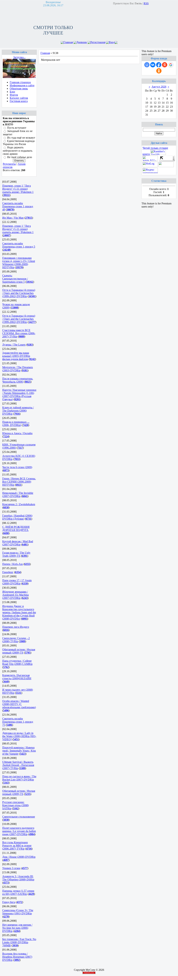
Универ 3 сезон (11, 868)
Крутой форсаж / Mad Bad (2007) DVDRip (17, 543)
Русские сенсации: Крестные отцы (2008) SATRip (15, 805)
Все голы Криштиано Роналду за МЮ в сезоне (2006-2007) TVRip (16, 845)
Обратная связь (19, 88)
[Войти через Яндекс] (164, 64)
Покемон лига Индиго (15, 626)
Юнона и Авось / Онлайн (17, 433)
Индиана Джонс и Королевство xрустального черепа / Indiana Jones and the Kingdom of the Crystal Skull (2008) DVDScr (19, 612)
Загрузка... (19, 57)
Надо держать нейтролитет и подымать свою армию (17, 150)
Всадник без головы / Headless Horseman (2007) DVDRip (17, 956)
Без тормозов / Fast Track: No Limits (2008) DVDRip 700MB (19, 942)
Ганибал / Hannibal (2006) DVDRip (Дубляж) (17, 517)
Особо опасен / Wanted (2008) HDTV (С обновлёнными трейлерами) (19, 704)
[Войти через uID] (146, 64)
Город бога (8, 902)
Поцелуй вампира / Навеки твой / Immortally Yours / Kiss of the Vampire (19, 750)
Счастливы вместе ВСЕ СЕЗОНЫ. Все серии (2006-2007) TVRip (18, 333)
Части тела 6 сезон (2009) (17, 467)
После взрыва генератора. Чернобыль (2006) (17, 380)
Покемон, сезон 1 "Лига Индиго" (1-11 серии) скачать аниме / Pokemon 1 (18, 188)
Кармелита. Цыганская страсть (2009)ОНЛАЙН (16, 677)
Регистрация (97, 42)
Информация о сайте (22, 85)
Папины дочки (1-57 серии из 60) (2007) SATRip (18, 892)
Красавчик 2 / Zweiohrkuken (18, 504)
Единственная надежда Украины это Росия (19, 142)
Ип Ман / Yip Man (13, 217)
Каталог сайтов (19, 97)
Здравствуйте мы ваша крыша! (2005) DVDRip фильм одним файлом (16, 356)
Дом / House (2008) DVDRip (18, 856)
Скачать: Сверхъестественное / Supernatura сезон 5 (15, 278)
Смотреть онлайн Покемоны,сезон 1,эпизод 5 (18, 245)
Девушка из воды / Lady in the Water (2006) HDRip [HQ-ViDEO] (19, 736)
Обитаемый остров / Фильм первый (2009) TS (18, 651)
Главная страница (20, 82)
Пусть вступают (16, 127)
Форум (14, 94)
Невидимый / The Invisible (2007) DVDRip (17, 494)
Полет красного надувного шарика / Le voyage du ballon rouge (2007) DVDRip (19, 831)
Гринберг (7, 572)
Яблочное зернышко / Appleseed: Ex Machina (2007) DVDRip (15, 594)
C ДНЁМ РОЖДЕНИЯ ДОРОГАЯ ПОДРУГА (16, 528)
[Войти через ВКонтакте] (152, 64)
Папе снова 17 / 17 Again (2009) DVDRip (17, 582)
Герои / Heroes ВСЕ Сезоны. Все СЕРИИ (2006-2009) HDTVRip (19, 481)
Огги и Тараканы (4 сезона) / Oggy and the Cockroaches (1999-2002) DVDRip (18, 293)
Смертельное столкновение (18, 816)
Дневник (81, 42)
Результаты (9, 163)
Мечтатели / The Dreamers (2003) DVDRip (17, 369)
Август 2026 (159, 86)
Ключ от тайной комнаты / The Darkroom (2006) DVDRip (18, 410)
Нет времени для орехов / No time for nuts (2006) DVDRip (17, 927)
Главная (68, 42)
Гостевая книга (19, 101)
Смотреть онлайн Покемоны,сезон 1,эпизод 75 (17, 721)
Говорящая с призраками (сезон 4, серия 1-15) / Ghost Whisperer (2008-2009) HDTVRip (18, 262)
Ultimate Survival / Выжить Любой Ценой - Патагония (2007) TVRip (18, 765)
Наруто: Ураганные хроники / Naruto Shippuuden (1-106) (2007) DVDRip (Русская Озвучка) (19, 394)
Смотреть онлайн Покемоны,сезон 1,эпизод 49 (17, 206)
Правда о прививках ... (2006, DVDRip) (15, 423)
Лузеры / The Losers (14, 344)
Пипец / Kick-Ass (12, 564)
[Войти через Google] (170, 65)
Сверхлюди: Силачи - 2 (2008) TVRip (16, 640)
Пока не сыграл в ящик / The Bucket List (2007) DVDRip (19, 778)
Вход (112, 42)
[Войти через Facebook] (158, 64)
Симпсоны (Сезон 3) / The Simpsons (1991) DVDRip (17, 912)
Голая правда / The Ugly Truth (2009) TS (16, 554)
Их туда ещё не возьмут (21, 137)
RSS (146, 3)
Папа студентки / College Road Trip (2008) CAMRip (17, 662)
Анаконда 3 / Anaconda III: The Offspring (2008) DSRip (18, 878)
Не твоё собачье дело (19, 157)
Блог (12, 91)
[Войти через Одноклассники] (158, 70)
